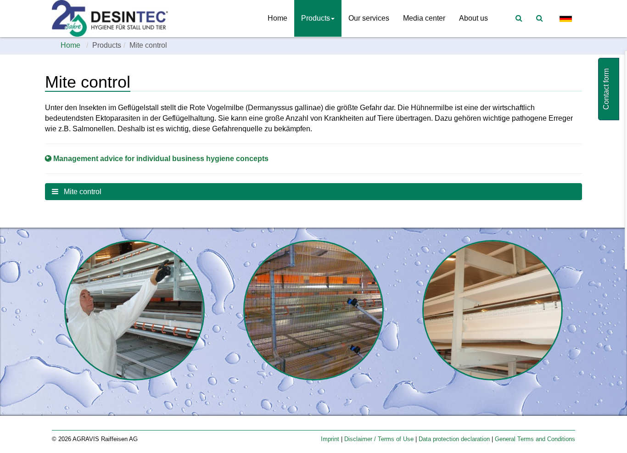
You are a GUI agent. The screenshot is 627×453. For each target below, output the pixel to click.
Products (315, 18)
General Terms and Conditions (535, 439)
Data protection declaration (455, 439)
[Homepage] (112, 18)
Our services (368, 18)
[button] (313, 192)
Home (277, 18)
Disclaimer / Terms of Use (379, 439)
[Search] (539, 18)
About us (473, 18)
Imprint (331, 439)
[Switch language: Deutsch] (566, 18)
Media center (424, 18)
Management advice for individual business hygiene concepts (161, 158)
